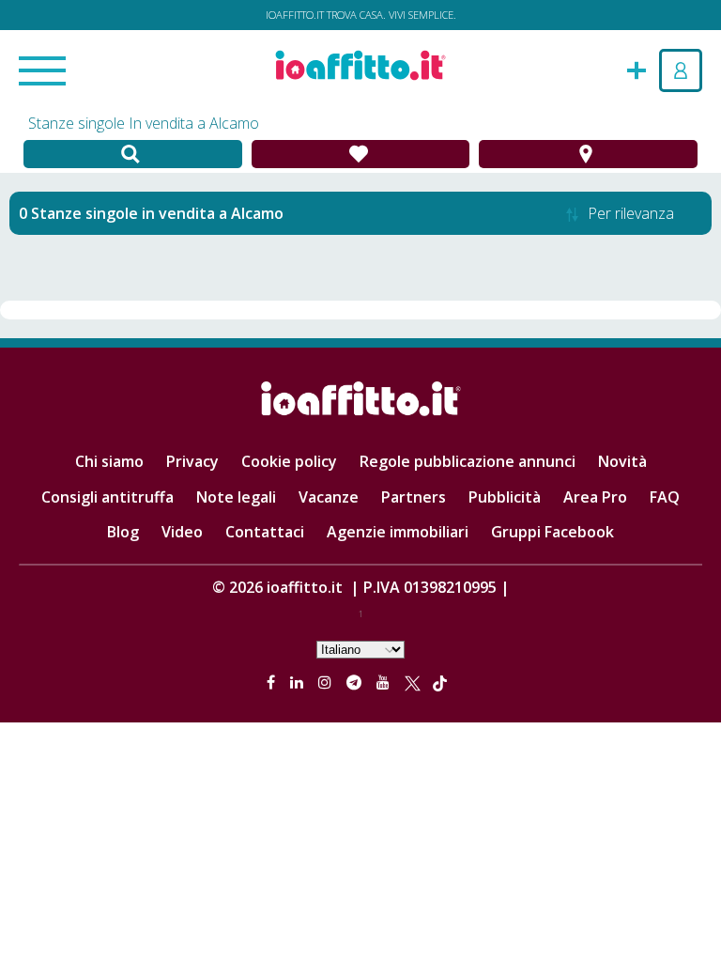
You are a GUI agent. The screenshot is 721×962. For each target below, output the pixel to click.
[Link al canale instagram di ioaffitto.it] (326, 682)
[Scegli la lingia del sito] (360, 648)
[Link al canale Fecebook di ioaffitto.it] (273, 682)
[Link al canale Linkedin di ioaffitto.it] (298, 682)
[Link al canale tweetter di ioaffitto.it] (413, 682)
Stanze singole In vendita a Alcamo (143, 123)
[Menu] (42, 72)
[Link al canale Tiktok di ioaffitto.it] (440, 682)
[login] (680, 70)
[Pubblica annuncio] (636, 68)
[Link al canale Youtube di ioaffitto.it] (384, 682)
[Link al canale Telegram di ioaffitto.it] (355, 682)
